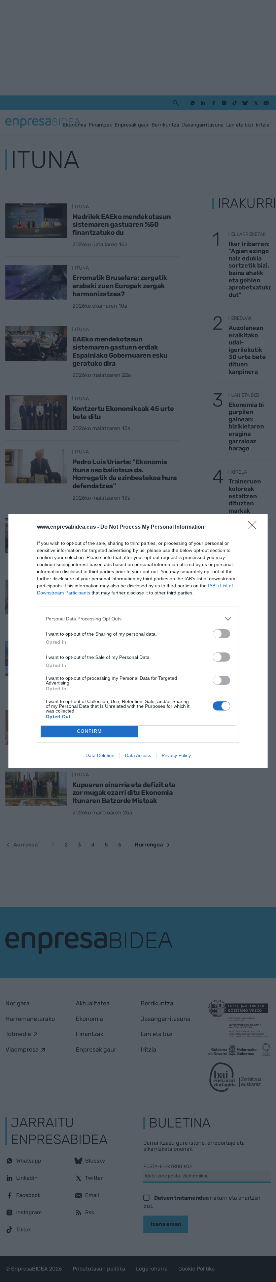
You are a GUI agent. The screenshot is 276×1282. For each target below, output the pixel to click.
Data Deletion (99, 755)
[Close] (254, 527)
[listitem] (138, 618)
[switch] (221, 633)
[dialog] (138, 641)
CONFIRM (89, 731)
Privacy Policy (176, 755)
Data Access (138, 755)
